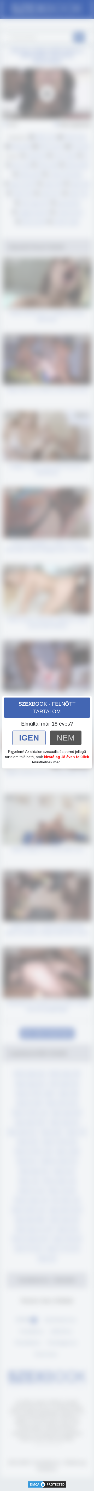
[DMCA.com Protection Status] (47, 1484)
